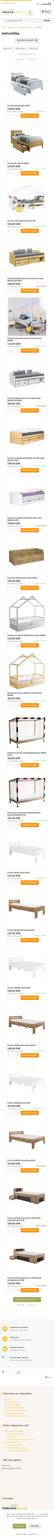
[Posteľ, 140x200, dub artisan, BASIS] (27, 1139)
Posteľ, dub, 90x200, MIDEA (18, 163)
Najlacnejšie (20, 48)
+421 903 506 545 (8, 3)
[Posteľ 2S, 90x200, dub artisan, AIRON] (27, 556)
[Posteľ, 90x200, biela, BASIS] (27, 851)
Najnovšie (7, 48)
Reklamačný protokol (15, 1413)
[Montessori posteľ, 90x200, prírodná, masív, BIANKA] (27, 671)
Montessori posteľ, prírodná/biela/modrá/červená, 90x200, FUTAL (23, 814)
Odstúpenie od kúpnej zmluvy (18, 1416)
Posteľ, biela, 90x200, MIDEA (18, 105)
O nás (9, 1399)
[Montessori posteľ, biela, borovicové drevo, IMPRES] (27, 316)
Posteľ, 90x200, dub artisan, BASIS (20, 930)
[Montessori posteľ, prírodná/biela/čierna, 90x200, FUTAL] (27, 731)
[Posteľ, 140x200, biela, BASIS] (27, 1081)
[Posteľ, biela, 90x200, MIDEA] (27, 84)
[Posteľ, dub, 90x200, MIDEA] (27, 141)
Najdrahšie (33, 48)
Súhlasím (35, 1526)
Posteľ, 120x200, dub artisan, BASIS (21, 1045)
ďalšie (32, 59)
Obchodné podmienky (15, 1407)
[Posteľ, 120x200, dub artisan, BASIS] (27, 1023)
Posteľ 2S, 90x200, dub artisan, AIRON (22, 578)
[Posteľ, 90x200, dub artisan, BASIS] (27, 908)
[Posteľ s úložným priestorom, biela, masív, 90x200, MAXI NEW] (27, 376)
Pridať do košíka (30, 115)
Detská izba (12, 27)
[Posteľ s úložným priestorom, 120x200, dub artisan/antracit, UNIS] (27, 1256)
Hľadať (47, 20)
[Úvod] (12, 11)
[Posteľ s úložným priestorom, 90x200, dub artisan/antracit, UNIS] (27, 1196)
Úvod (3, 27)
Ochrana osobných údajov (17, 1410)
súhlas (36, 1514)
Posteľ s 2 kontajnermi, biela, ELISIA (21, 221)
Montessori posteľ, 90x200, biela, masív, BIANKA (26, 635)
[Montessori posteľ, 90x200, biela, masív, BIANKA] (27, 613)
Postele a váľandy (25, 27)
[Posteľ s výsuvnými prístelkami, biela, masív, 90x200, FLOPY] (27, 496)
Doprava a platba (13, 1405)
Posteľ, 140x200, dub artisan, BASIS (21, 1160)
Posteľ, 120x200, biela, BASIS (18, 988)
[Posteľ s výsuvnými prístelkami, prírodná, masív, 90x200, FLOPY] (27, 436)
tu (37, 1534)
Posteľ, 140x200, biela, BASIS (18, 1103)
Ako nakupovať (13, 1402)
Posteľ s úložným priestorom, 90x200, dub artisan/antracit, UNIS (24, 1219)
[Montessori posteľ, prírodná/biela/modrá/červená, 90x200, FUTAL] (27, 791)
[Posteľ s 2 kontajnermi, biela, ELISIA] (27, 199)
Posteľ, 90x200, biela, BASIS (18, 872)
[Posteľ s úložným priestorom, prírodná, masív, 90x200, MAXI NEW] (27, 257)
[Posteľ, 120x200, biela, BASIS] (27, 966)
